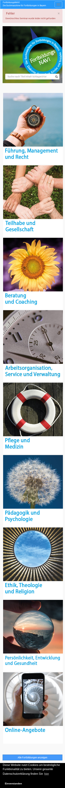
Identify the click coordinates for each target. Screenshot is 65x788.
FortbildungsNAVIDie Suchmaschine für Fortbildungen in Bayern (24, 4)
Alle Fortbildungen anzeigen (32, 757)
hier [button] (46, 773)
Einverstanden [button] (13, 783)
